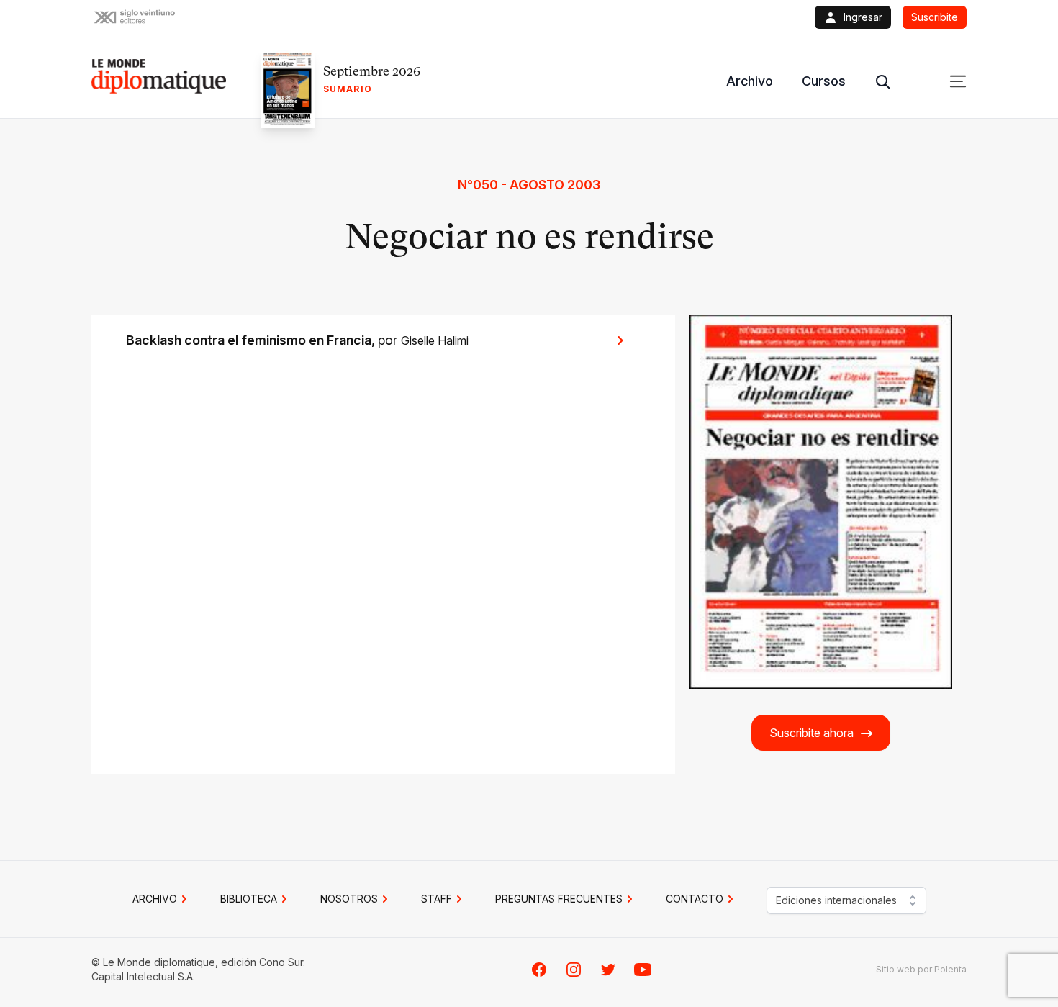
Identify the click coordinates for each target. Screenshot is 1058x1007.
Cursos (824, 81)
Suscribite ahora (811, 733)
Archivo (749, 81)
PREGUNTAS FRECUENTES (559, 899)
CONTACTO (694, 899)
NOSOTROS (349, 899)
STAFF (436, 899)
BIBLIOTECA (248, 899)
